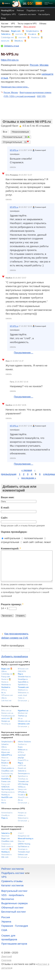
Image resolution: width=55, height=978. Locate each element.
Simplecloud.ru (32, 31)
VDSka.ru (21, 787)
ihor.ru (3, 803)
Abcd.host (5, 836)
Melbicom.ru (22, 750)
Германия (7, 925)
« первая (26, 470)
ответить (13, 167)
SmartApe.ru (23, 679)
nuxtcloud (21, 755)
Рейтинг (20, 10)
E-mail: (5, 507)
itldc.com (4, 857)
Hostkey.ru (5, 795)
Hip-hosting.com (7, 789)
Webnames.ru (23, 693)
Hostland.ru (5, 687)
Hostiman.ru (6, 685)
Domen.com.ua (7, 713)
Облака (42, 23)
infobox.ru (21, 815)
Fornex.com (6, 781)
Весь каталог (30, 26)
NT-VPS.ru (14, 150)
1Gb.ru (4, 671)
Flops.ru (4, 818)
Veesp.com (22, 789)
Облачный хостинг (12, 907)
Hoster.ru (35, 37)
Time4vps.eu (23, 779)
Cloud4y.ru (5, 815)
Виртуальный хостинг (14, 891)
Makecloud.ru (23, 818)
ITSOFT (21, 833)
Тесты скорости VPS (27, 23)
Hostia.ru (4, 682)
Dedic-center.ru (7, 847)
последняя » (28, 477)
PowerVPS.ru (23, 760)
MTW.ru (21, 752)
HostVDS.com (6, 797)
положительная (33, 538)
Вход (3, 18)
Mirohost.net (23, 713)
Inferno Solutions (24, 742)
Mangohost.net (23, 836)
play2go (21, 758)
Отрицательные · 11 (15, 142)
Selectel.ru (5, 34)
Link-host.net (6, 701)
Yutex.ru (21, 698)
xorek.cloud (22, 695)
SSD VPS (41, 96)
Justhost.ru (22, 744)
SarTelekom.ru (23, 847)
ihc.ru (3, 693)
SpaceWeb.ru (23, 682)
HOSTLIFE (5, 41)
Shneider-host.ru (24, 677)
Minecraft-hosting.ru (25, 839)
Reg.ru (20, 674)
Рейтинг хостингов (12, 868)
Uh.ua (20, 718)
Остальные (22, 701)
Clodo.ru (4, 765)
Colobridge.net (7, 37)
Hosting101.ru (7, 10)
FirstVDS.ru (5, 779)
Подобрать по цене (35, 10)
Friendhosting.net (8, 716)
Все (5, 131)
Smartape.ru (22, 849)
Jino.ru (4, 698)
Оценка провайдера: (14, 531)
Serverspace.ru (24, 773)
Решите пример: (12, 604)
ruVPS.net (22, 765)
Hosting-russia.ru (7, 792)
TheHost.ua (22, 716)
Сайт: (4, 517)
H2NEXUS (5, 787)
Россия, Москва (39, 65)
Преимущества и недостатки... (15, 87)
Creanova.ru (6, 844)
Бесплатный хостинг (13, 911)
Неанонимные (20, 131)
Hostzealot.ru (6, 855)
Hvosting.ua (6, 724)
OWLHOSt (22, 671)
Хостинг (4, 23)
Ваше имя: (7, 497)
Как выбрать (44, 14)
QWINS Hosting (24, 844)
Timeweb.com (23, 687)
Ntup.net (21, 841)
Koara (20, 747)
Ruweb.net (22, 768)
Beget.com (16, 31)
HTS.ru (4, 690)
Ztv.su (20, 800)
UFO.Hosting (23, 784)
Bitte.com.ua (6, 711)
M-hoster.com (23, 669)
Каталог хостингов (12, 885)
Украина (6, 921)
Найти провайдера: (13, 645)
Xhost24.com (23, 797)
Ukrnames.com (24, 724)
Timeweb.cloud (24, 852)
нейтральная (12, 538)
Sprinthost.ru (23, 685)
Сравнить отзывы (12, 881)
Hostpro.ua (5, 721)
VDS (4, 895)
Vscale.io (32, 34)
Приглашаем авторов (14, 943)
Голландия (21, 925)
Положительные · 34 (15, 137)
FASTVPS (19, 34)
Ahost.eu (4, 758)
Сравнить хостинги (27, 14)
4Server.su (5, 750)
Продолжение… (23, 352)
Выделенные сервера (11, 26)
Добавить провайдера (14, 656)
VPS (13, 23)
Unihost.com (23, 855)
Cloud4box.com (7, 771)
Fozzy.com (5, 677)
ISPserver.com (7, 695)
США (4, 930)
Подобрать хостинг (12, 873)
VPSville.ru (22, 792)
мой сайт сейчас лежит (37, 542)
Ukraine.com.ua (24, 721)
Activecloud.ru (6, 813)
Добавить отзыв (11, 46)
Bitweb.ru (19, 41)
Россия (5, 917)
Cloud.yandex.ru (7, 768)
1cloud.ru (4, 744)
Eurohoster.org (7, 773)
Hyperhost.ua (23, 711)
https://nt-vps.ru (10, 60)
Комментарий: (11, 548)
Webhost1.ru (23, 690)
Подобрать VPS (8, 14)
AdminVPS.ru (6, 755)
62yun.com (5, 752)
